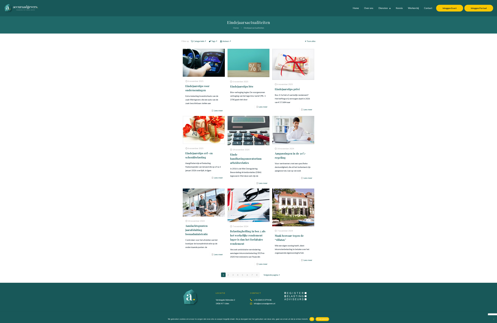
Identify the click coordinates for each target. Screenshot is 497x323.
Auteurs (225, 41)
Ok (312, 319)
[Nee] (493, 319)
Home (236, 28)
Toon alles (311, 41)
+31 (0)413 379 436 (263, 300)
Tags (213, 41)
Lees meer (218, 110)
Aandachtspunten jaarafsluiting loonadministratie (196, 230)
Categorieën (198, 41)
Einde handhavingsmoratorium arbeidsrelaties (246, 158)
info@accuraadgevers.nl (264, 303)
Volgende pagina (271, 275)
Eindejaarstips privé (287, 89)
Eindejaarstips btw (241, 86)
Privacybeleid (322, 319)
